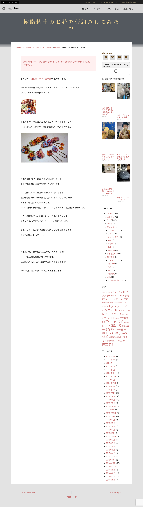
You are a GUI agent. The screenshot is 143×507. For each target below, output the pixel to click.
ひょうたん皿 (120, 292)
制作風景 (50, 47)
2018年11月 (111, 393)
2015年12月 (111, 436)
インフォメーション (112, 9)
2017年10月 (111, 406)
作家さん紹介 (112, 254)
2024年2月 (111, 360)
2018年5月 (110, 403)
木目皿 (114, 325)
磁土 (108, 333)
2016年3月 (110, 430)
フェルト (111, 234)
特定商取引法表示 (129, 2)
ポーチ (121, 310)
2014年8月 (110, 473)
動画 (109, 240)
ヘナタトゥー (113, 260)
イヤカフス (112, 299)
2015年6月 (110, 446)
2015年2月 (110, 456)
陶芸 (109, 270)
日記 (109, 277)
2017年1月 (110, 410)
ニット (123, 303)
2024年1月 (110, 363)
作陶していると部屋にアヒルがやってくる (123, 156)
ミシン (127, 310)
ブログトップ (71, 497)
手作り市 (114, 321)
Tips (110, 292)
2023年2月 (110, 366)
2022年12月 (111, 373)
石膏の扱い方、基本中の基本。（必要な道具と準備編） (108, 110)
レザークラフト (114, 237)
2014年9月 (110, 470)
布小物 (110, 244)
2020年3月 (110, 386)
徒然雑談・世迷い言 (115, 280)
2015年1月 (110, 460)
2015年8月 (110, 443)
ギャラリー (97, 9)
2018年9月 (110, 396)
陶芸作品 (111, 250)
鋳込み (114, 341)
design (105, 292)
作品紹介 (110, 227)
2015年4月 (110, 453)
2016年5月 (110, 423)
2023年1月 (110, 370)
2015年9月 (110, 440)
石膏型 (121, 329)
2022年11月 (111, 376)
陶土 (122, 340)
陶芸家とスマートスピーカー (123, 198)
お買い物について (90, 2)
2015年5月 (110, 450)
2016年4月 (110, 426)
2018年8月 (110, 400)
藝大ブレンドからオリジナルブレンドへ (108, 156)
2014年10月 (111, 466)
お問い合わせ (128, 9)
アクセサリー (113, 230)
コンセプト (85, 9)
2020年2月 (110, 390)
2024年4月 (111, 356)
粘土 (109, 247)
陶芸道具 (111, 274)
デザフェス (109, 303)
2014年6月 (110, 480)
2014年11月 (111, 463)
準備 (110, 329)
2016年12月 (111, 413)
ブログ (43, 47)
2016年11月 (111, 416)
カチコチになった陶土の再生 (123, 116)
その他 (109, 223)
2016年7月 (110, 420)
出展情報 (110, 217)
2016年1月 (110, 433)
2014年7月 (110, 476)
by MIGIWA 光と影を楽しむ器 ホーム (27, 47)
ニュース (109, 213)
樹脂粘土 (57, 47)
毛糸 (109, 267)
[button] (105, 57)
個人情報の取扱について (109, 2)
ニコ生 (117, 303)
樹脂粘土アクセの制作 (41, 78)
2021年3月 (110, 380)
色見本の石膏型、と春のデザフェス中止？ (108, 191)
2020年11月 (111, 383)
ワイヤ (108, 318)
